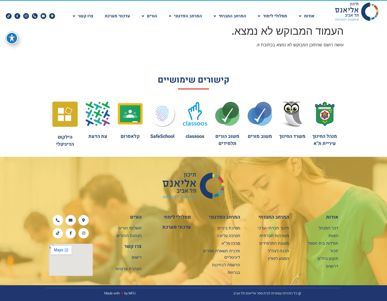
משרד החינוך (292, 136)
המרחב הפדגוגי (188, 16)
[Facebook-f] (17, 16)
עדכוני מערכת (117, 16)
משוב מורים (260, 136)
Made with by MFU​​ (120, 293)
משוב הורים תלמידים (227, 140)
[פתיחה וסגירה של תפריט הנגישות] (12, 38)
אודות (309, 16)
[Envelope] (43, 16)
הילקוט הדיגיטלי (65, 141)
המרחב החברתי (232, 16)
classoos (195, 136)
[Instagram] (26, 16)
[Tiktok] (9, 16)
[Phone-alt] (35, 16)
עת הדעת (97, 136)
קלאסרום (130, 136)
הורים (152, 16)
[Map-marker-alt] (52, 16)
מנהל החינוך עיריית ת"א (324, 140)
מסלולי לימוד (275, 16)
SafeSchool (162, 136)
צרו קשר (85, 16)
